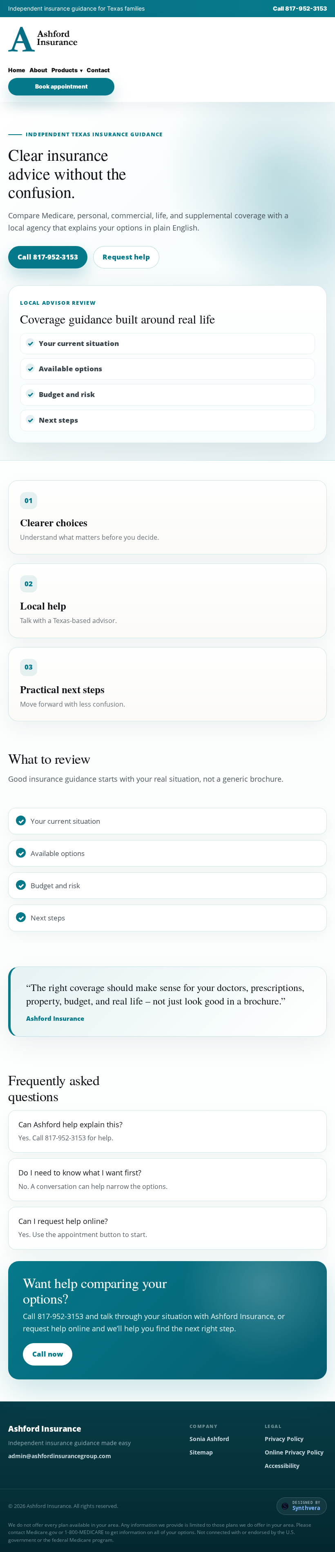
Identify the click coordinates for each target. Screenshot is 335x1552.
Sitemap (201, 1452)
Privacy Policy (284, 1439)
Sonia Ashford (209, 1439)
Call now (47, 1354)
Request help (126, 257)
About (38, 70)
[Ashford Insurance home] (43, 39)
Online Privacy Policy (294, 1452)
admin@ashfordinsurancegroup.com (59, 1456)
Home (16, 70)
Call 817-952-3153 (300, 8)
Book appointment (61, 86)
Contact (98, 70)
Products (64, 70)
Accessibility (282, 1466)
